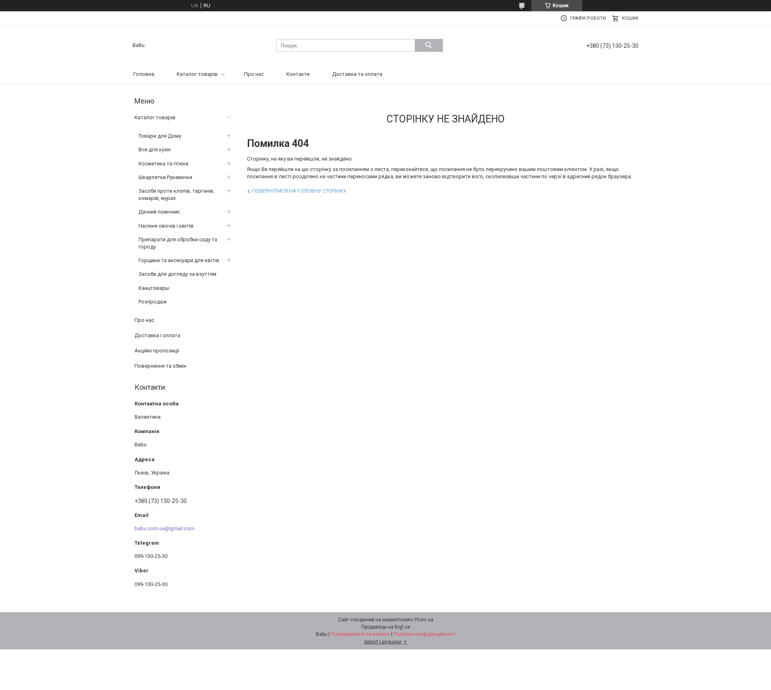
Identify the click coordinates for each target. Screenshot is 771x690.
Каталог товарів (197, 74)
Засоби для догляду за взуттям (177, 274)
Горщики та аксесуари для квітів (179, 260)
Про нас (254, 74)
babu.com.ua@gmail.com (164, 528)
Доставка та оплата (357, 74)
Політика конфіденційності (424, 634)
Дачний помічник (159, 212)
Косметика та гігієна (163, 164)
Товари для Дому (160, 136)
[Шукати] (429, 45)
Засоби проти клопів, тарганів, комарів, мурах (176, 194)
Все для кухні (155, 150)
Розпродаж (153, 302)
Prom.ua (424, 620)
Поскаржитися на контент (360, 634)
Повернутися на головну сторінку (299, 191)
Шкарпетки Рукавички (165, 177)
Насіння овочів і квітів (166, 226)
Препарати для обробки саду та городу (178, 243)
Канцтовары (154, 288)
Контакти (298, 74)
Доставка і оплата (157, 335)
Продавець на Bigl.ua (385, 627)
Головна (143, 74)
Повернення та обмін (160, 366)
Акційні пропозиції (157, 351)
